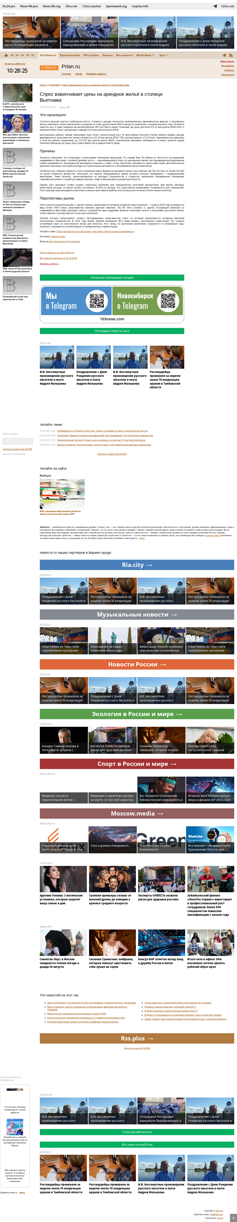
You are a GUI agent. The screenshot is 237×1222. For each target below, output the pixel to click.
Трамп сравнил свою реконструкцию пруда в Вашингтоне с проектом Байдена (185, 1019)
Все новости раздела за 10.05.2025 (58, 258)
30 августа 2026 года (15, 64)
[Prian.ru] (49, 68)
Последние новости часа (112, 331)
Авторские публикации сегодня (112, 277)
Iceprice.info (140, 6)
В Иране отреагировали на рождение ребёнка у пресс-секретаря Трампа (183, 1015)
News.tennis (47, 774)
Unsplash (75, 241)
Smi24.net (9, 13)
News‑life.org (51, 6)
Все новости (124, 55)
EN (12, 55)
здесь (142, 538)
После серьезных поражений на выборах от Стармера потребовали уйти (86, 1018)
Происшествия (70, 55)
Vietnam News (58, 236)
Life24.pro (229, 70)
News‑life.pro (29, 6)
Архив (78, 74)
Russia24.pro (227, 66)
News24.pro (47, 823)
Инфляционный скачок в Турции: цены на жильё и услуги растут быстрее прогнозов (101, 440)
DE (27, 55)
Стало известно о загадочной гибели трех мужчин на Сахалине (177, 1003)
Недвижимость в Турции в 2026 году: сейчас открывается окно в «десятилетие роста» (102, 431)
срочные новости (213, 535)
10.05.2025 (55, 85)
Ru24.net (45, 343)
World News (143, 55)
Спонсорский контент (137, 1132)
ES (32, 55)
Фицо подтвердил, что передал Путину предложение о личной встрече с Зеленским (91, 1003)
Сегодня (66, 74)
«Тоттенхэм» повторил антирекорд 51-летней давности (15, 1110)
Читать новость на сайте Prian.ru (57, 252)
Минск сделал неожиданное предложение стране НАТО (76, 1013)
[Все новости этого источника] (68, 107)
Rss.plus (45, 624)
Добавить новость (96, 74)
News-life (45, 926)
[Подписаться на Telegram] (215, 6)
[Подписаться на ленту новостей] (231, 55)
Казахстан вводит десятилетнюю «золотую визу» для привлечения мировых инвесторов (104, 445)
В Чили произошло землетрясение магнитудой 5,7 (171, 1011)
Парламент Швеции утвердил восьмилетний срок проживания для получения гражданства (105, 435)
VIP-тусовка (91, 55)
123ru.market (91, 6)
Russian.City (228, 75)
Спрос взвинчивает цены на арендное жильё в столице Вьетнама (95, 85)
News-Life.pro (227, 61)
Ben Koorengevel (58, 241)
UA (22, 55)
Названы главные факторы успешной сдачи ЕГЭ (170, 1007)
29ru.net (71, 6)
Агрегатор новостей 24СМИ (17, 449)
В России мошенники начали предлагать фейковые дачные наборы (82, 1022)
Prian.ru (43, 85)
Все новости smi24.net (137, 1144)
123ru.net (227, 6)
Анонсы (107, 55)
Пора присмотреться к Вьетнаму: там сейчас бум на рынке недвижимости (95, 231)
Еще (162, 55)
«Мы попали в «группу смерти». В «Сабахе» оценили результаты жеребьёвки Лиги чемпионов (14, 1175)
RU (17, 55)
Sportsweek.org (116, 6)
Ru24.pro (9, 6)
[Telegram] (224, 55)
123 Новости (48, 55)
